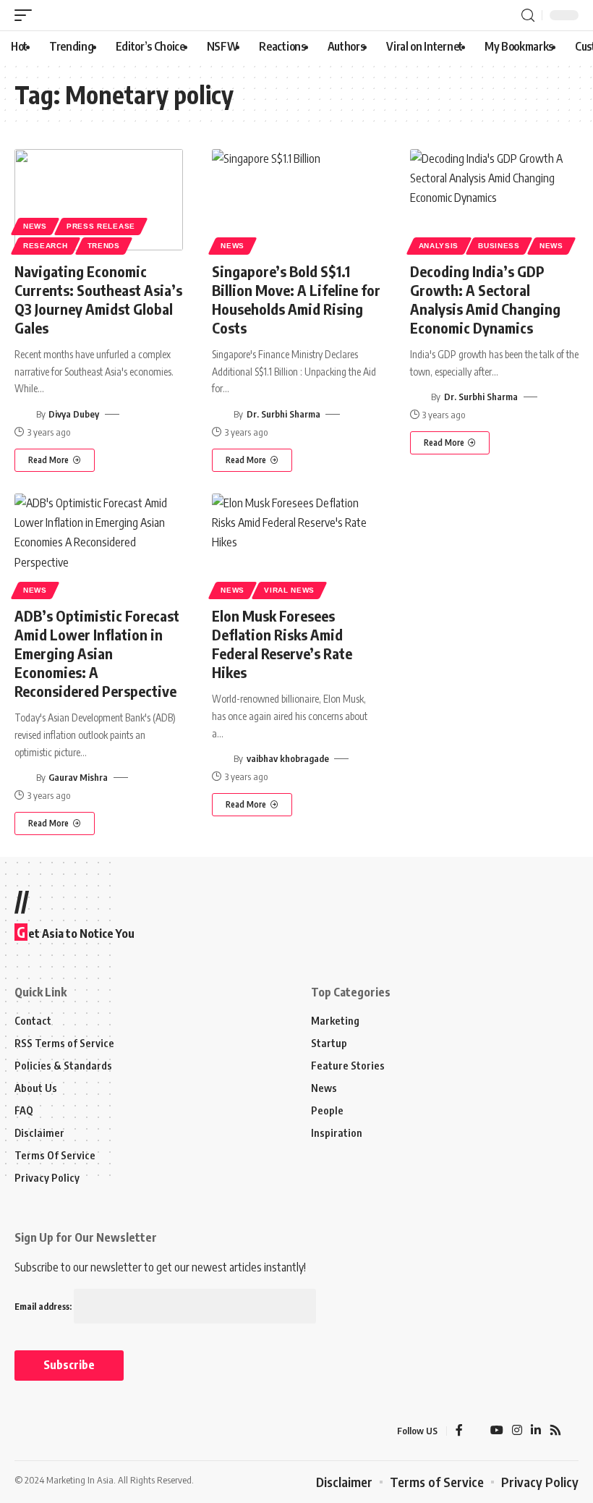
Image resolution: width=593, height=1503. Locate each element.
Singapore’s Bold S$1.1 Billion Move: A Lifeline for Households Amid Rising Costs (296, 299)
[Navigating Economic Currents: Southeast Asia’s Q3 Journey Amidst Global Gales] (98, 199)
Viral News (289, 590)
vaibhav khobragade (288, 758)
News (35, 226)
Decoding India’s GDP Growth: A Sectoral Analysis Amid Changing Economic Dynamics (485, 299)
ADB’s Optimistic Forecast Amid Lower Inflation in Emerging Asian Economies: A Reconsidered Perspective (96, 653)
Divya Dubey (73, 414)
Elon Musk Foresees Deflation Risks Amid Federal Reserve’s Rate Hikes (282, 643)
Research (45, 246)
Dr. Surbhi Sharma (283, 414)
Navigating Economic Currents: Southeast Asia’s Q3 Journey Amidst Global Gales (98, 299)
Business (499, 246)
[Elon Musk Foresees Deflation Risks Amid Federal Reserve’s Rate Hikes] (296, 544)
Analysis (439, 246)
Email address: (44, 1306)
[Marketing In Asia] (46, 1431)
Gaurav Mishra (78, 777)
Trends (104, 246)
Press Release (101, 226)
